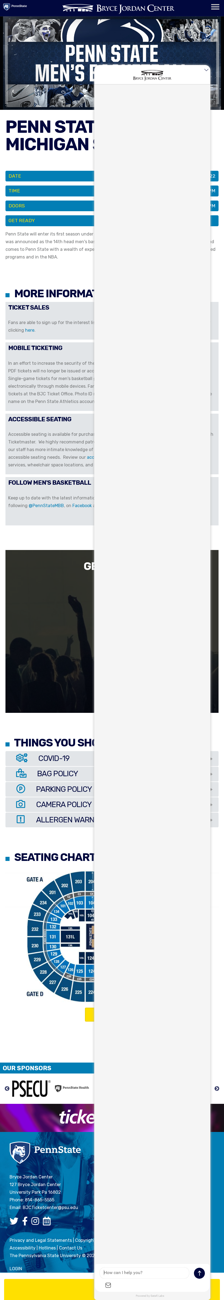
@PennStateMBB (46, 505)
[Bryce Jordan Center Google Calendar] (48, 1222)
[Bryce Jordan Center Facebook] (26, 1222)
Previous (7, 1089)
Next (217, 1089)
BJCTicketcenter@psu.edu (50, 1207)
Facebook (82, 505)
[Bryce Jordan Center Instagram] (36, 1222)
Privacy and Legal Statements (41, 1240)
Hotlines (47, 1248)
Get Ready (21, 220)
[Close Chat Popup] (206, 70)
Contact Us (70, 1248)
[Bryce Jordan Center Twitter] (15, 1222)
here (29, 330)
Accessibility (23, 1248)
